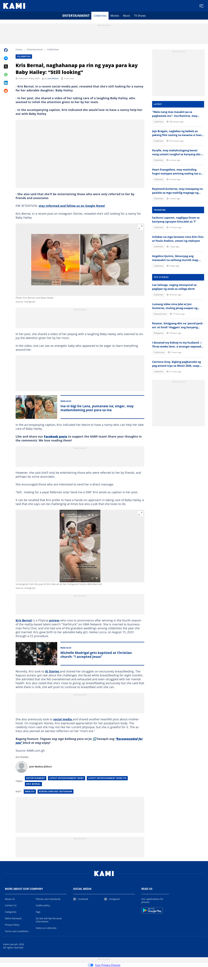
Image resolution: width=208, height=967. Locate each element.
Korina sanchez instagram (55, 791)
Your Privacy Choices (107, 965)
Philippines (158, 333)
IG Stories (52, 671)
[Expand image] (140, 227)
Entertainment (76, 15)
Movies (114, 15)
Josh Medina (53, 78)
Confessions (159, 352)
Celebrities (100, 15)
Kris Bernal (24, 620)
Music (126, 15)
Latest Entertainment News (66, 778)
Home (19, 49)
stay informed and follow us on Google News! (72, 206)
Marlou (30, 791)
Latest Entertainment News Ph (107, 778)
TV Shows (140, 15)
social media (63, 719)
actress (54, 620)
